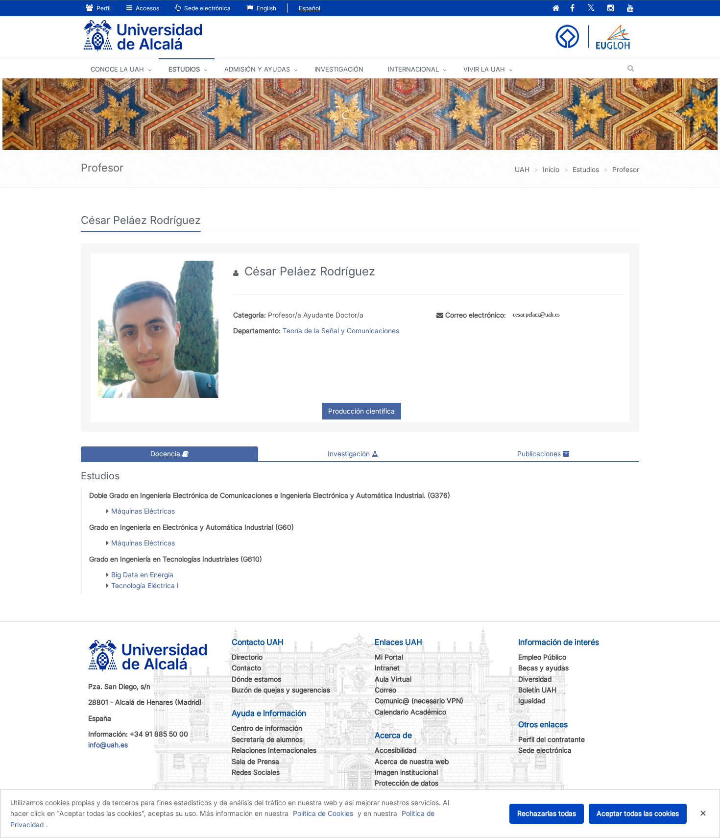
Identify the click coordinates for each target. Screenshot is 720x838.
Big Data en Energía (142, 574)
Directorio (247, 657)
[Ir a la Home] (142, 36)
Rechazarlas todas (546, 813)
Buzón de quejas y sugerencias (281, 690)
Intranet (387, 668)
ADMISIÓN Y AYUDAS (257, 69)
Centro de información (267, 728)
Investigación (350, 453)
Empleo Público (542, 657)
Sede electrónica (207, 8)
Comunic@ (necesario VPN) (419, 700)
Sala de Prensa (255, 761)
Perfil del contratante (551, 739)
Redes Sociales (256, 772)
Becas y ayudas (543, 668)
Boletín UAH (537, 690)
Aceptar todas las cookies (638, 813)
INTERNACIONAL (413, 69)
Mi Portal (389, 657)
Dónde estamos (256, 679)
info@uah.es (108, 744)
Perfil (103, 8)
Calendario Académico (410, 712)
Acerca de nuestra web (412, 761)
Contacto (246, 668)
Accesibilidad (395, 750)
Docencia (166, 453)
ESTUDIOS (184, 69)
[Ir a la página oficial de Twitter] (591, 8)
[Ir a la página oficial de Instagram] (610, 8)
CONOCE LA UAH (117, 69)
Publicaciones (540, 453)
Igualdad (531, 700)
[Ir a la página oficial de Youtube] (630, 8)
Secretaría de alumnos (267, 739)
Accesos (146, 8)
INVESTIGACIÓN (338, 69)
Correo (385, 690)
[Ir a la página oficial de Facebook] (572, 8)
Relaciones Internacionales (274, 750)
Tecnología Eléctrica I (145, 585)
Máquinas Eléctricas (143, 511)
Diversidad (535, 679)
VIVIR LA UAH (484, 69)
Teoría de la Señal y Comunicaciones (341, 330)
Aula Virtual (393, 679)
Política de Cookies (323, 813)
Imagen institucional (406, 772)
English (265, 8)
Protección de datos (406, 783)
